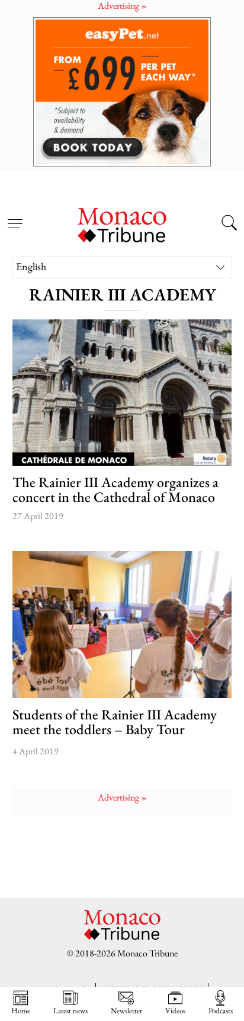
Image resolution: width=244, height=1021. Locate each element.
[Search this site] (229, 224)
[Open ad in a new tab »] (122, 91)
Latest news (70, 1010)
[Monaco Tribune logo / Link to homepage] (122, 223)
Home (20, 1010)
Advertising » (122, 797)
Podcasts (220, 1010)
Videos (175, 1010)
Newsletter (126, 1010)
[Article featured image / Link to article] (122, 392)
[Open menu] (15, 217)
